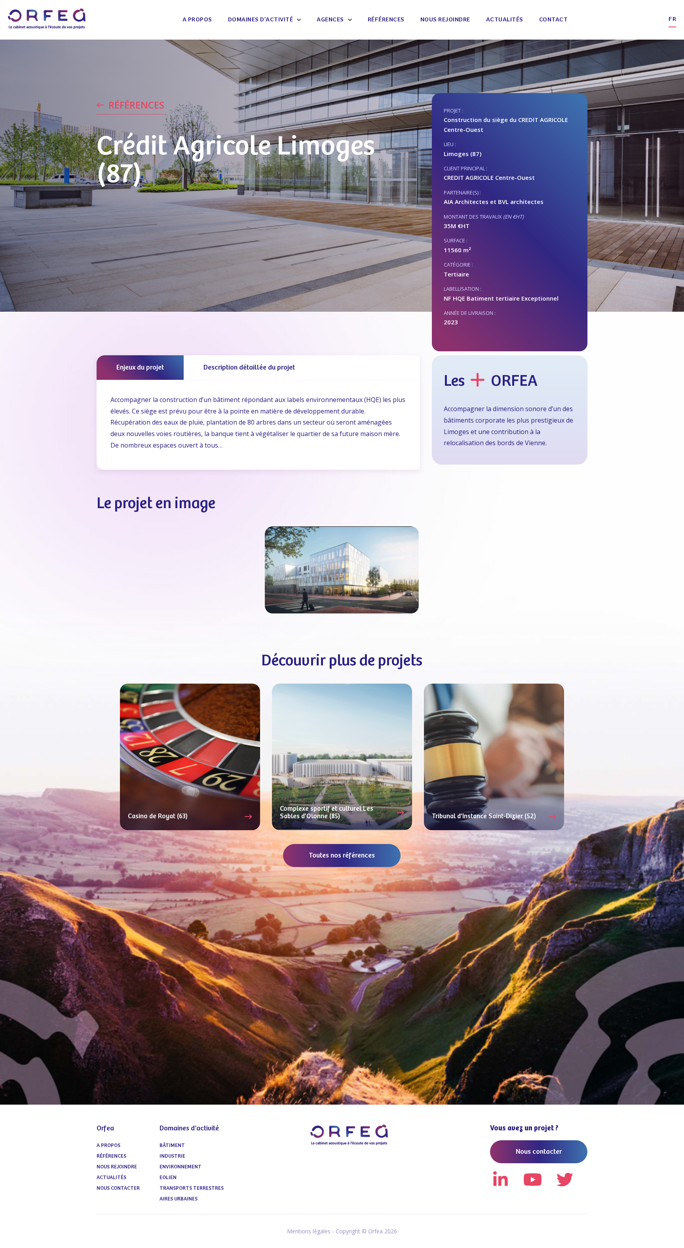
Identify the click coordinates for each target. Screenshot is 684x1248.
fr (672, 19)
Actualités (504, 19)
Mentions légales (309, 1231)
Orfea (105, 1128)
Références (386, 19)
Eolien (168, 1178)
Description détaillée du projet (249, 368)
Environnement (180, 1167)
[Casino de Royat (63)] (190, 757)
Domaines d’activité (260, 19)
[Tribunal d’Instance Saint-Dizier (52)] (494, 757)
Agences (330, 19)
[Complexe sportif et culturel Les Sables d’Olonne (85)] (342, 757)
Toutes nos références (342, 855)
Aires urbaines (179, 1199)
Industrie (172, 1156)
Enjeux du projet (140, 368)
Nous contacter (118, 1188)
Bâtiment (172, 1146)
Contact (553, 19)
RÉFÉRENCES (136, 105)
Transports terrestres (192, 1188)
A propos (197, 19)
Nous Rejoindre (445, 19)
